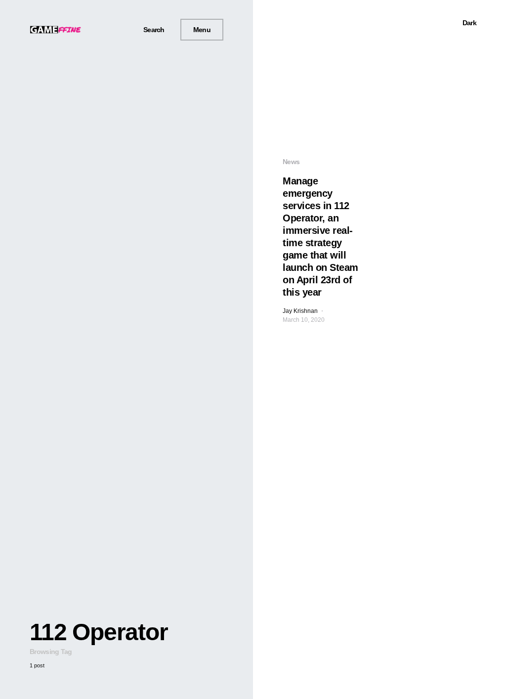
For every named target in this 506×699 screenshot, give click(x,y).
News (291, 162)
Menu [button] (202, 30)
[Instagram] (117, 30)
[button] (150, 30)
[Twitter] (105, 30)
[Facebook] (94, 30)
